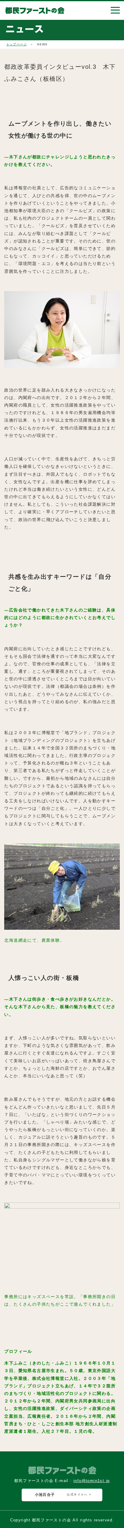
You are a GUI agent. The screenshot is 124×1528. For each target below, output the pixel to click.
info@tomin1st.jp (91, 1480)
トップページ (16, 44)
